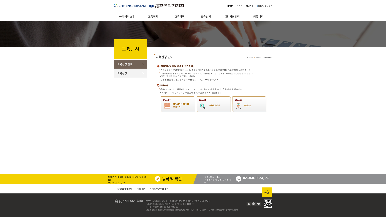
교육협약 (153, 16)
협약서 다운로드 (265, 6)
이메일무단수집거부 (159, 188)
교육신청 (206, 16)
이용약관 (141, 188)
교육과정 (179, 16)
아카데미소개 (127, 16)
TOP (266, 193)
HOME (230, 6)
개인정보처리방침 (124, 188)
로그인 (239, 6)
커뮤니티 (258, 16)
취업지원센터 (232, 16)
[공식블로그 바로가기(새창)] (249, 204)
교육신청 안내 (124, 64)
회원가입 (249, 6)
